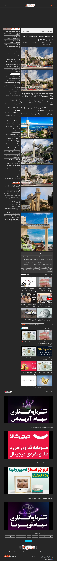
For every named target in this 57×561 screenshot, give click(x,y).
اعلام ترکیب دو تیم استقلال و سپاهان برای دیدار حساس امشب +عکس (12, 104)
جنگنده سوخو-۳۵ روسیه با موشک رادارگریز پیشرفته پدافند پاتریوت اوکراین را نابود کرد (12, 33)
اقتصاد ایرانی (23, 536)
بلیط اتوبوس (8, 536)
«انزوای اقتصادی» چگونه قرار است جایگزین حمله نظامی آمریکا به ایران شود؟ (37, 264)
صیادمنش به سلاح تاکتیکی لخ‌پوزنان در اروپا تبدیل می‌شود (12, 115)
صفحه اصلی (50, 29)
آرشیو (14, 552)
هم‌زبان (35, 552)
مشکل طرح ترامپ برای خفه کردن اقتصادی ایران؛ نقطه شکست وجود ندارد (37, 259)
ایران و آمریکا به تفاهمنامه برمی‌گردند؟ (11, 62)
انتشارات (18, 552)
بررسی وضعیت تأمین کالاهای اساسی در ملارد (12, 152)
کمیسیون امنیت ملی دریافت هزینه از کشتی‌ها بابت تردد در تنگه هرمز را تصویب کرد (12, 82)
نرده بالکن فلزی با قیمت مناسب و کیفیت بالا (13, 201)
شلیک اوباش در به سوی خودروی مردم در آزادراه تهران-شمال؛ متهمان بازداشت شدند (12, 178)
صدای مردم (30, 552)
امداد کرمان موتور (35, 536)
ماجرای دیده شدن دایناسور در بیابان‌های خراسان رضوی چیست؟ (13, 37)
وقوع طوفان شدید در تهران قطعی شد (11, 112)
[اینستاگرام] (9, 556)
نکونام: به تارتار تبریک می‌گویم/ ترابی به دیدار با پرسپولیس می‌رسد (12, 77)
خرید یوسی (29, 536)
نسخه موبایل (28, 541)
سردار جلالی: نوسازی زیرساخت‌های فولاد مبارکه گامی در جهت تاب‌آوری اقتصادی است (13, 140)
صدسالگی (41, 552)
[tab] (16, 29)
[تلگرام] (5, 556)
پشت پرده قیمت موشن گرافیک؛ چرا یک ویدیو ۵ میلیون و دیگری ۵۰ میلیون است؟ (12, 194)
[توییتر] (7, 556)
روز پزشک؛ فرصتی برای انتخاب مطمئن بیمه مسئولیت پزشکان (12, 131)
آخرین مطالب (14, 74)
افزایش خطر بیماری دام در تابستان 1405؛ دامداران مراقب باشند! (12, 198)
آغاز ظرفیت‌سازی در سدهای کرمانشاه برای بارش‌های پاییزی (12, 156)
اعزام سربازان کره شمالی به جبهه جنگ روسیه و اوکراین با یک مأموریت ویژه (12, 50)
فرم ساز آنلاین (41, 536)
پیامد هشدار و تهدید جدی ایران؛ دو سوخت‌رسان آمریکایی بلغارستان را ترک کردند (12, 46)
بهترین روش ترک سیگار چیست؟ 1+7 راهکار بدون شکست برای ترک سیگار (12, 190)
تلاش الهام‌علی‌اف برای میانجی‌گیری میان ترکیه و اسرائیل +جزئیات (12, 90)
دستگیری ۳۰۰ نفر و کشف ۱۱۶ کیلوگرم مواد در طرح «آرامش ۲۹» (12, 135)
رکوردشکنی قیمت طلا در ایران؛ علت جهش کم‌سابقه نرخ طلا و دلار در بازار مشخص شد (13, 108)
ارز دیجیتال (13, 536)
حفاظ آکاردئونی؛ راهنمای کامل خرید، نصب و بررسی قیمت (12, 212)
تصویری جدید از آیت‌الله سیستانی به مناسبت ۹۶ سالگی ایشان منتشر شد (12, 119)
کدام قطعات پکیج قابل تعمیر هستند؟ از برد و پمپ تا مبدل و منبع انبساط (12, 216)
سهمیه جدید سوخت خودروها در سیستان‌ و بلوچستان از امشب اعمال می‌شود (13, 165)
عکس (46, 29)
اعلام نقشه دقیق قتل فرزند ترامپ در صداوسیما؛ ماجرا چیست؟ (12, 41)
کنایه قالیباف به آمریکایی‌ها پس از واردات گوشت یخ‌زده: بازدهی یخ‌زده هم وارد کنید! (12, 95)
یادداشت (24, 552)
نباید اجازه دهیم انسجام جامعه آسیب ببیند (12, 144)
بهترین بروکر (18, 536)
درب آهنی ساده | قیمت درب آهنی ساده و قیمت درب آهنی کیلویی (12, 205)
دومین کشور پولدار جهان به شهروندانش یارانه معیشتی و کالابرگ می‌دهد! (37, 267)
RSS (9, 552)
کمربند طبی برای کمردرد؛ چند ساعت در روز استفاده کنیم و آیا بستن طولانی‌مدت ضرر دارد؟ (12, 186)
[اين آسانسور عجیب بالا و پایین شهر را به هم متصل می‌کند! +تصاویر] (37, 58)
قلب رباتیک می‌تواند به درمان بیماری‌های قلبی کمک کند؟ (14, 100)
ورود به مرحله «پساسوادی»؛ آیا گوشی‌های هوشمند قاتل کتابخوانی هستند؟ (37, 257)
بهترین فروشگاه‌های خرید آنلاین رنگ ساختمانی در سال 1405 (12, 220)
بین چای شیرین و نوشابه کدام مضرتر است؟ (12, 54)
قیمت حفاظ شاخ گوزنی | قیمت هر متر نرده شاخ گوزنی (12, 209)
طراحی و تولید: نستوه (46, 559)
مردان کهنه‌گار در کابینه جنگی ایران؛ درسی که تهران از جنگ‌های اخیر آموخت (37, 262)
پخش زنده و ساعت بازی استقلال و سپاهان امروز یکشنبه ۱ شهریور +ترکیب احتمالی (13, 66)
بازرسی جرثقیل (47, 536)
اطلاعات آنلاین (30, 5)
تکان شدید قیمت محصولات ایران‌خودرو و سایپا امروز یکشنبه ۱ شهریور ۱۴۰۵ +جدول (12, 58)
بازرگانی (16, 182)
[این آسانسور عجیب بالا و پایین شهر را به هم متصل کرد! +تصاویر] (37, 127)
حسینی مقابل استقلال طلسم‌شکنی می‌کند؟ (12, 173)
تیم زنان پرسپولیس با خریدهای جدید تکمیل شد (12, 169)
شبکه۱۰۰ (46, 552)
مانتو (51, 536)
